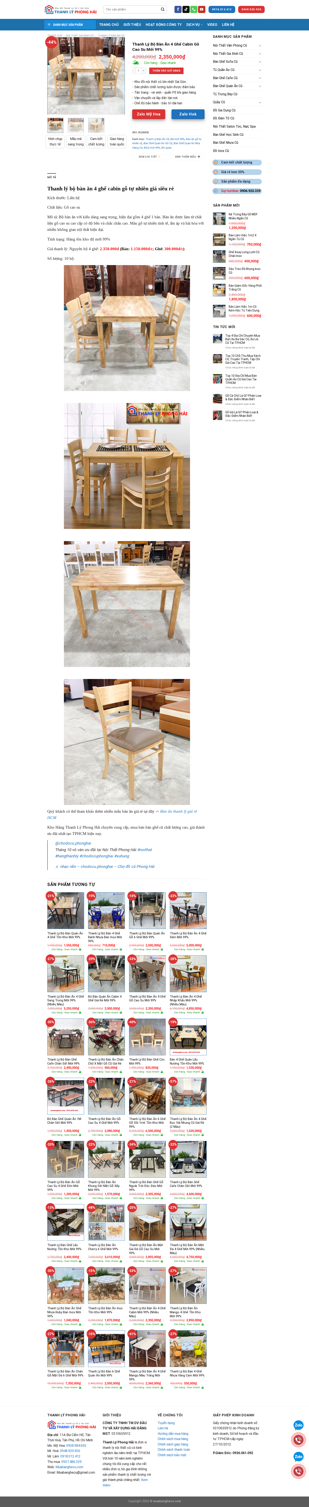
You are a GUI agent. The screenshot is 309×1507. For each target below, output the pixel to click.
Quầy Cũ (219, 102)
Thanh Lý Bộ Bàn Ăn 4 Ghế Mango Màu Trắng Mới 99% (147, 1375)
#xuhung (121, 856)
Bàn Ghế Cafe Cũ (225, 78)
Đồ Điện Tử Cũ (223, 118)
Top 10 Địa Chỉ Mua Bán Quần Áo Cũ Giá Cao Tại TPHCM (241, 379)
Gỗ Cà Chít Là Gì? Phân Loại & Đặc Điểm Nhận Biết (243, 397)
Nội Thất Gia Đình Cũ (80, 35)
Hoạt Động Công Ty (164, 25)
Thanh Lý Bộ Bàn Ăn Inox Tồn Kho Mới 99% (105, 1310)
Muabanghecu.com (69, 1467)
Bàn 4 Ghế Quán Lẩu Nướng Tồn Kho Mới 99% (187, 1061)
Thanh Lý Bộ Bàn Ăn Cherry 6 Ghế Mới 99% (103, 1247)
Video (212, 25)
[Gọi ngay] (298, 1471)
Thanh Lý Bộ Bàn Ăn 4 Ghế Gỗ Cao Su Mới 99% (147, 998)
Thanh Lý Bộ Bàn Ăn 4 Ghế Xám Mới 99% (188, 935)
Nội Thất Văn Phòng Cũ (230, 45)
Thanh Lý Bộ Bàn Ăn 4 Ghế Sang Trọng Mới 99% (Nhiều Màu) (65, 1000)
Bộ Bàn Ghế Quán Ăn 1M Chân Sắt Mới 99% (64, 1121)
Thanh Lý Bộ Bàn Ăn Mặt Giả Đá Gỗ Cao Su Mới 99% (146, 1249)
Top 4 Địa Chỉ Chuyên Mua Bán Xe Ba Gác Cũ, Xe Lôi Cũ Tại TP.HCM (242, 339)
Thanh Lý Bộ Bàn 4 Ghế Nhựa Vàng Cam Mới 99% (187, 1373)
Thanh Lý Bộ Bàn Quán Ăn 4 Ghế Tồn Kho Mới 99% (65, 935)
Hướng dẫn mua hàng (173, 1434)
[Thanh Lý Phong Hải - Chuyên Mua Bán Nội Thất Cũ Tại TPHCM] (70, 9)
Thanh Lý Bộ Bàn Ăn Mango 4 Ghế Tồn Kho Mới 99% (185, 1312)
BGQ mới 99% (152, 147)
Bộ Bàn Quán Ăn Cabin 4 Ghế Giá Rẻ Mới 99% (104, 998)
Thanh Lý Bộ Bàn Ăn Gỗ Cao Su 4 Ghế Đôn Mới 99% (63, 1186)
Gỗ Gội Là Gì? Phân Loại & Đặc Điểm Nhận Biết (241, 414)
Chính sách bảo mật (172, 1455)
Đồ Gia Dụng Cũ (224, 110)
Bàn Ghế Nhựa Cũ (225, 143)
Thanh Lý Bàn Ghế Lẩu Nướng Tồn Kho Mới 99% (64, 1247)
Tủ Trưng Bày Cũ (225, 94)
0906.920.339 (250, 191)
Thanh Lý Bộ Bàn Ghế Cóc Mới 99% (147, 1061)
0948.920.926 (70, 1451)
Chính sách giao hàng (173, 1444)
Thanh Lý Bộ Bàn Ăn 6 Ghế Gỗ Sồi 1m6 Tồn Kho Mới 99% (147, 1123)
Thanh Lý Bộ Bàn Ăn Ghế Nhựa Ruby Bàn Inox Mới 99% (64, 1312)
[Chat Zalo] (298, 1456)
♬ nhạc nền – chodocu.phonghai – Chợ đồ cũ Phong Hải (105, 866)
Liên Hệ (228, 25)
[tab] (51, 177)
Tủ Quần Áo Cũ (223, 70)
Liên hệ (163, 1428)
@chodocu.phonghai (73, 843)
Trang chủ (54, 35)
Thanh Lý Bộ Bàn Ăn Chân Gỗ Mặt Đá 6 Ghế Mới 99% (65, 1373)
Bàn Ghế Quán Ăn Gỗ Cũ (158, 143)
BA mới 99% (177, 139)
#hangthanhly (67, 856)
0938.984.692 (76, 1446)
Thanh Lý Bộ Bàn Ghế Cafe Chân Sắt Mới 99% (63, 1061)
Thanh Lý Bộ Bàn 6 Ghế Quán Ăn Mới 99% (104, 1373)
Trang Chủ (109, 25)
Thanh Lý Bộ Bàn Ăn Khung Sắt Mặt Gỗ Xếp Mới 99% (104, 1186)
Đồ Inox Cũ (221, 151)
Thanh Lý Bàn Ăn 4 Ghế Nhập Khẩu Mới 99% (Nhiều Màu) (186, 1000)
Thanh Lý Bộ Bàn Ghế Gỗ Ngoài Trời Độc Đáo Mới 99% (146, 1186)
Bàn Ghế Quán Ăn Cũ (227, 86)
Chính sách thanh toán (174, 1450)
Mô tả (51, 177)
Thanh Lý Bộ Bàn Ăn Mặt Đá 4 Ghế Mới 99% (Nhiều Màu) (187, 1249)
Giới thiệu (132, 25)
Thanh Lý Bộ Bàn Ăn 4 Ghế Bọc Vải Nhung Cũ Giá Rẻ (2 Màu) (188, 1123)
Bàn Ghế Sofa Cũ (225, 62)
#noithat (144, 849)
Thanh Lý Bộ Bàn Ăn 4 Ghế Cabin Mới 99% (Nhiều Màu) (147, 1312)
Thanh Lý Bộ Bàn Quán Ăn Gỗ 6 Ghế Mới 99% (147, 935)
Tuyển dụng (166, 1423)
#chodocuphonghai (96, 856)
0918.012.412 (70, 1456)
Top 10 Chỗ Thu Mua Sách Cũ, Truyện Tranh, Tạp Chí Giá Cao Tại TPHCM (243, 359)
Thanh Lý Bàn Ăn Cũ (111, 35)
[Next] (118, 76)
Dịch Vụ (193, 25)
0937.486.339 (71, 1462)
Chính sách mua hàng (173, 1439)
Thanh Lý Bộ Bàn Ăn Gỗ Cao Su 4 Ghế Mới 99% (104, 1121)
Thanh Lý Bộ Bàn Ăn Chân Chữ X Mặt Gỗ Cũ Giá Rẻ (106, 1061)
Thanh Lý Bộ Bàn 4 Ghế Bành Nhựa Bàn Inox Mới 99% (105, 937)
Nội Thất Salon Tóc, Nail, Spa (234, 126)
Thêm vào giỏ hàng (166, 70)
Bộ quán (166, 147)
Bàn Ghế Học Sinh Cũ (228, 135)
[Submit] (162, 9)
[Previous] (54, 76)
